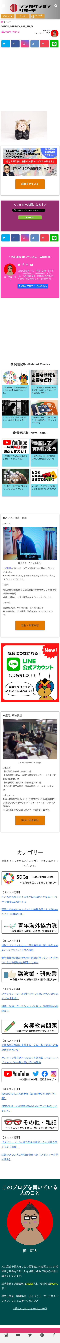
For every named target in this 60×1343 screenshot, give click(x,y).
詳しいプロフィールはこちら (33, 286)
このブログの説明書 (36, 16)
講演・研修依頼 (30, 820)
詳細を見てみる (30, 184)
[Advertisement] (30, 80)
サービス (22, 16)
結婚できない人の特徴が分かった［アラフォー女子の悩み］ (30, 1157)
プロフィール (7, 16)
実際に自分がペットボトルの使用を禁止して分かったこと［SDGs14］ (30, 911)
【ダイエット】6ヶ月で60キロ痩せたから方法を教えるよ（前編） (29, 1144)
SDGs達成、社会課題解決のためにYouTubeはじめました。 (29, 1108)
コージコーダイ (42, 33)
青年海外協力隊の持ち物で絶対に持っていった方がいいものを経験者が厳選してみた (30, 960)
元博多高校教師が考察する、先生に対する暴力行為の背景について (30, 1047)
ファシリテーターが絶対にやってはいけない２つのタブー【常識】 (30, 996)
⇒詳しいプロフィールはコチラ (30, 1308)
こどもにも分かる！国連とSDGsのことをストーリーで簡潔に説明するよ (29, 899)
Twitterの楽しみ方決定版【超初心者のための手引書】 (29, 1096)
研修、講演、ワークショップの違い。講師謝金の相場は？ (30, 1008)
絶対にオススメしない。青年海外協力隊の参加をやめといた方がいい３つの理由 (30, 947)
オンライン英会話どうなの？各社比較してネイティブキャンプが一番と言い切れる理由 (30, 1060)
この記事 (7, 568)
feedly (31, 217)
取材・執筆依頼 (30, 625)
